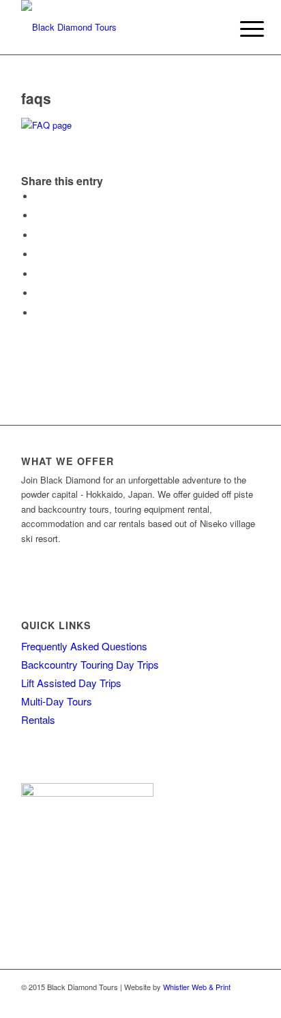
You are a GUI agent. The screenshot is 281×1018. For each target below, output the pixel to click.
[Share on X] (38, 215)
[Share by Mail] (38, 312)
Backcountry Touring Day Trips (90, 664)
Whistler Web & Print (197, 986)
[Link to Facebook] (208, 1001)
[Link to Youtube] (249, 1001)
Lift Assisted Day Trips (71, 682)
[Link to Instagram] (229, 1001)
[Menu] (241, 28)
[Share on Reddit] (38, 293)
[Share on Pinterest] (38, 254)
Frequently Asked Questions (84, 646)
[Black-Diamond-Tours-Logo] (116, 27)
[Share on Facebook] (38, 196)
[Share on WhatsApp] (38, 235)
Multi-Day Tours (56, 701)
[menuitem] (241, 28)
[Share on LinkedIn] (38, 274)
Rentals (38, 719)
